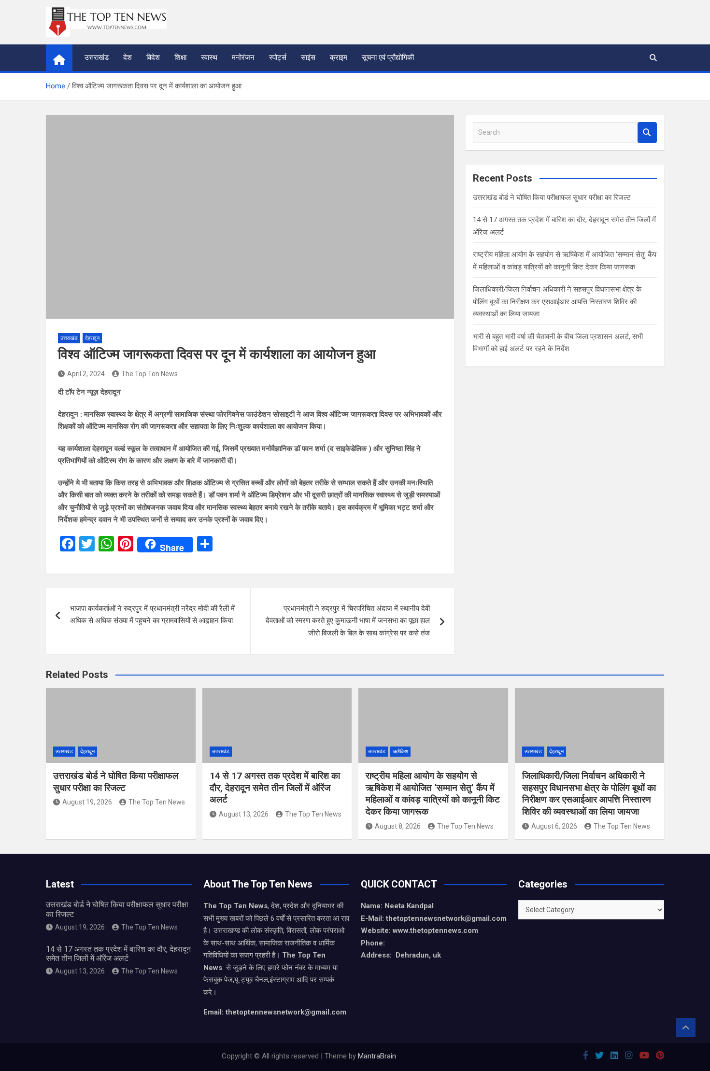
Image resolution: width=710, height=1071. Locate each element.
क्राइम (338, 57)
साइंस (308, 57)
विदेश (153, 57)
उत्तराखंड (97, 57)
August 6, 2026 (554, 826)
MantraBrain (377, 1056)
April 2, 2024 (86, 374)
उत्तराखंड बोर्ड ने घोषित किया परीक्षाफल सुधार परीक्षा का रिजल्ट (552, 197)
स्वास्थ (209, 57)
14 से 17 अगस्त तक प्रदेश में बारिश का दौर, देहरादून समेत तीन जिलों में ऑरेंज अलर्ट (275, 787)
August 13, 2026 (244, 814)
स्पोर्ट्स (277, 57)
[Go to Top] (686, 1027)
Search (647, 132)
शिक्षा (180, 57)
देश (127, 57)
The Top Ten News (149, 374)
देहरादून (92, 338)
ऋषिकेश (400, 751)
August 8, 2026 (398, 826)
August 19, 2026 (87, 802)
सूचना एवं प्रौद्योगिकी (388, 57)
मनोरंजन (243, 57)
